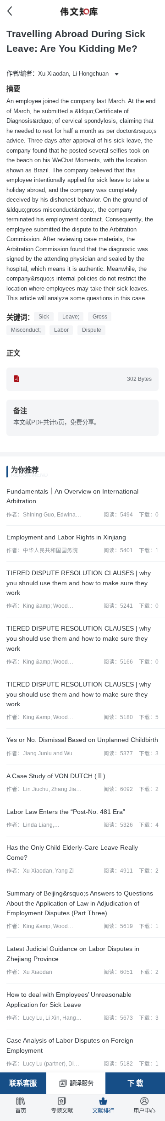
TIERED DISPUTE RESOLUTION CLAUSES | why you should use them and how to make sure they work (78, 582)
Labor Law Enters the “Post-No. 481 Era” (65, 811)
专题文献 (62, 1111)
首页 (20, 1111)
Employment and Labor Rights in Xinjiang (66, 537)
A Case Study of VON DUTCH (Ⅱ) (55, 776)
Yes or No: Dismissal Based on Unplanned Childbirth (82, 739)
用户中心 (144, 1111)
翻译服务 (82, 1083)
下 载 (135, 1083)
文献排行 (103, 1111)
